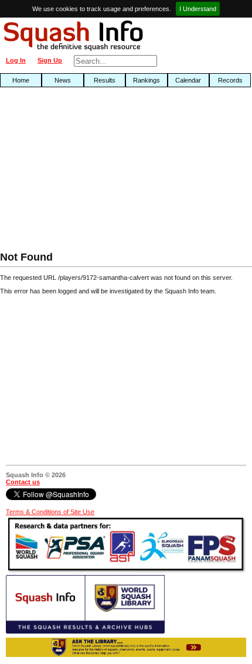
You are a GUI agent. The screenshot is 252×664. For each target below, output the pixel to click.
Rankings (146, 80)
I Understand (197, 8)
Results (104, 80)
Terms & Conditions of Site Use (50, 511)
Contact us (23, 481)
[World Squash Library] (85, 631)
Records (230, 80)
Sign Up (50, 60)
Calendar (188, 80)
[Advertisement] (80, 172)
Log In (16, 60)
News (63, 80)
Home (20, 80)
